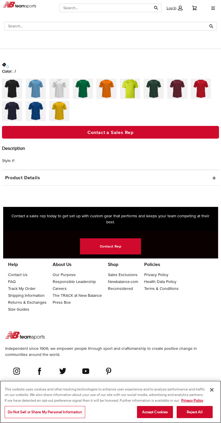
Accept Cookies (155, 412)
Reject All (194, 412)
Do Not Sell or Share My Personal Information (45, 412)
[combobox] (105, 8)
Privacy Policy (192, 400)
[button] (174, 8)
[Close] (211, 390)
